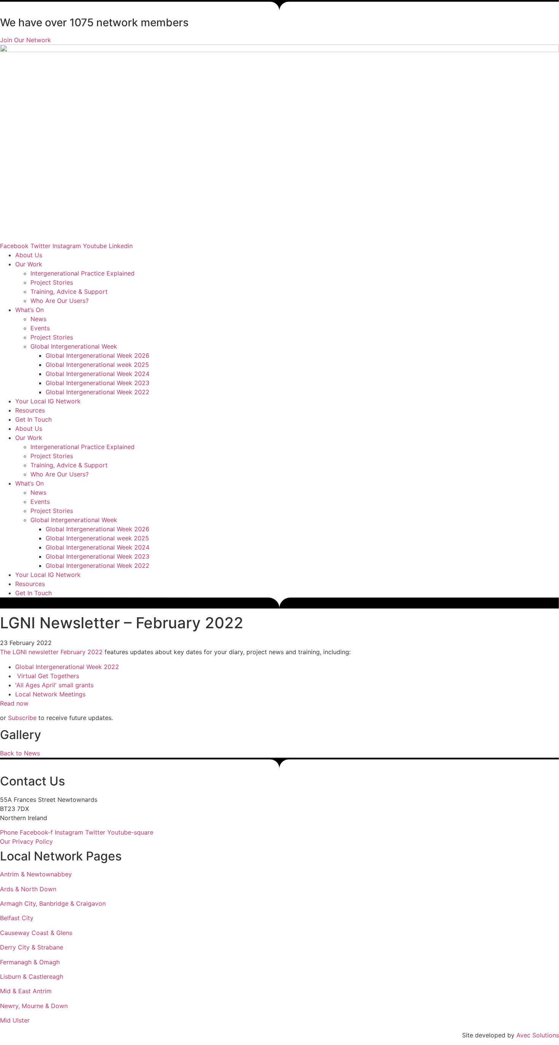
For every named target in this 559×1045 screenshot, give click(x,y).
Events (40, 328)
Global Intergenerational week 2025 (97, 364)
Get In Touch (33, 419)
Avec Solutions (537, 1035)
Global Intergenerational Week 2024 (97, 374)
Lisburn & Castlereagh (31, 976)
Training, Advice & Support (69, 291)
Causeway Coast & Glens (36, 933)
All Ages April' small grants (55, 685)
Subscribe (22, 718)
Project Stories (51, 282)
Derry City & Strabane (31, 947)
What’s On (29, 310)
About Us (28, 255)
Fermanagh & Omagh (30, 962)
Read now (14, 703)
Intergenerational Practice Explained (82, 273)
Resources (30, 410)
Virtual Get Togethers (48, 676)
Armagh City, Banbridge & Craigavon (53, 903)
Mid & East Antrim (26, 991)
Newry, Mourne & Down (34, 1006)
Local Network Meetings (50, 694)
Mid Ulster (15, 1020)
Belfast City (16, 918)
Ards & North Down (28, 889)
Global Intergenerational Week (73, 346)
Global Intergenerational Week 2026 (97, 355)
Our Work (28, 264)
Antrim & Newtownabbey (36, 874)
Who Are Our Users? (59, 300)
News (38, 319)
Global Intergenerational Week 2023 (97, 383)
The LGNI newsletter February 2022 (51, 652)
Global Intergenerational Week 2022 (97, 392)
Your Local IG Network (48, 401)
